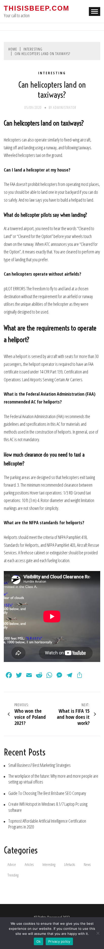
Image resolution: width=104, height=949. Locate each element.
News (87, 864)
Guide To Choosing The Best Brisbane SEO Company (47, 793)
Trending (13, 875)
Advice (12, 864)
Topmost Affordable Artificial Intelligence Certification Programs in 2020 (47, 824)
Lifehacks (69, 864)
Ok (38, 941)
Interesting (52, 73)
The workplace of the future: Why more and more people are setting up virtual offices (53, 779)
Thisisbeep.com (36, 8)
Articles (29, 864)
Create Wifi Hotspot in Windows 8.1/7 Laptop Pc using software (47, 807)
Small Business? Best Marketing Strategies (39, 765)
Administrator (64, 107)
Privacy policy (59, 941)
